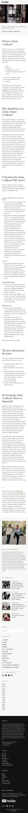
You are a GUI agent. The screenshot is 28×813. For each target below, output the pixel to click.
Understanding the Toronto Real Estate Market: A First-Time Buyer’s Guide (18, 585)
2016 (3, 707)
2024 (3, 689)
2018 (3, 702)
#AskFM (5, 640)
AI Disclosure (6, 783)
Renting (4, 647)
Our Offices (5, 780)
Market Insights (7, 653)
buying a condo (10, 49)
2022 (3, 693)
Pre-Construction (7, 649)
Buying (9, 26)
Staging (4, 656)
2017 (3, 705)
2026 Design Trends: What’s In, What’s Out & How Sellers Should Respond (19, 607)
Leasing (4, 760)
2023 (3, 691)
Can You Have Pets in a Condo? (18, 616)
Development (6, 763)
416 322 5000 (6, 745)
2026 (3, 684)
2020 (3, 698)
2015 (3, 709)
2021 (3, 695)
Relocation (5, 758)
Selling (4, 644)
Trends (4, 660)
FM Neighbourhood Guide (10, 667)
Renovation (5, 658)
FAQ (3, 778)
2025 (3, 686)
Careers (4, 777)
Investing (15, 26)
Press (3, 775)
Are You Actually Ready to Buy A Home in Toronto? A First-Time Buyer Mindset (18, 596)
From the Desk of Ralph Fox (14, 27)
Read (3, 774)
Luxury (4, 757)
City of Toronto (7, 662)
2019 (3, 700)
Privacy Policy (6, 782)
